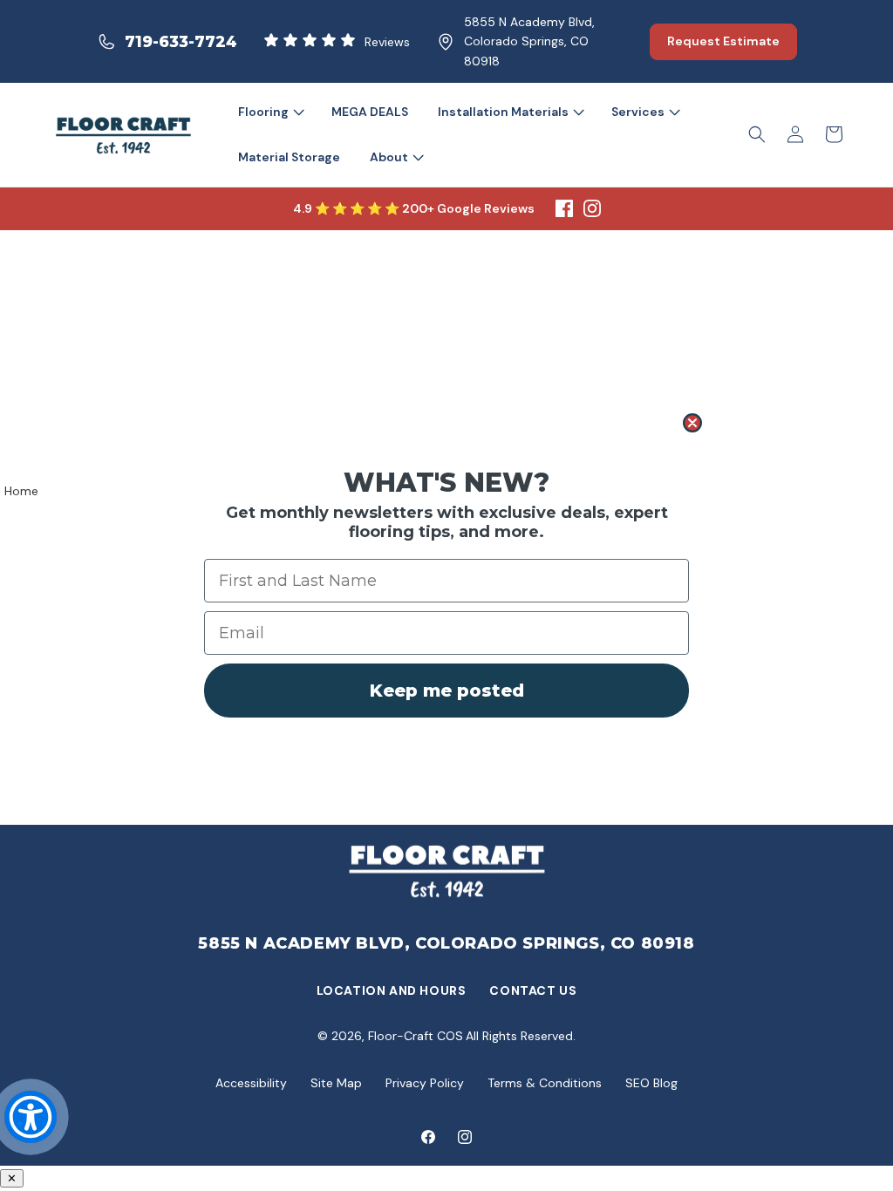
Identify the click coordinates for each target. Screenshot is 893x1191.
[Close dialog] (692, 423)
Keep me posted (447, 690)
